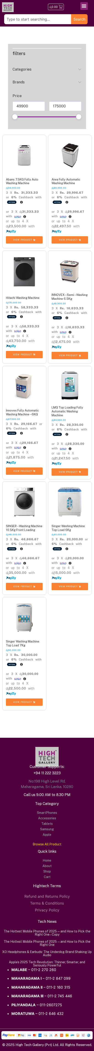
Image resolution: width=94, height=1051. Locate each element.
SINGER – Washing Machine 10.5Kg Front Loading (24, 528)
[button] (84, 6)
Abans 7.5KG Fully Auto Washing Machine (22, 181)
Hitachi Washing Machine (22, 298)
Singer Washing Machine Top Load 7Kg (22, 643)
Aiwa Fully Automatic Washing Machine (66, 181)
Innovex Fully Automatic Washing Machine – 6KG (22, 412)
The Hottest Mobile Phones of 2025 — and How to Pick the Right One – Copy (47, 932)
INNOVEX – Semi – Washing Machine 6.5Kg (70, 296)
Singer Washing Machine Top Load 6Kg (68, 528)
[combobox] (37, 19)
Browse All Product (47, 844)
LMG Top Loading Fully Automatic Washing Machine (67, 411)
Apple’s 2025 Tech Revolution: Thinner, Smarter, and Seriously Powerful (47, 963)
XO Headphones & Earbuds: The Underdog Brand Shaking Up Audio (47, 953)
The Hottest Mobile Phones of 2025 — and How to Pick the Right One (47, 943)
